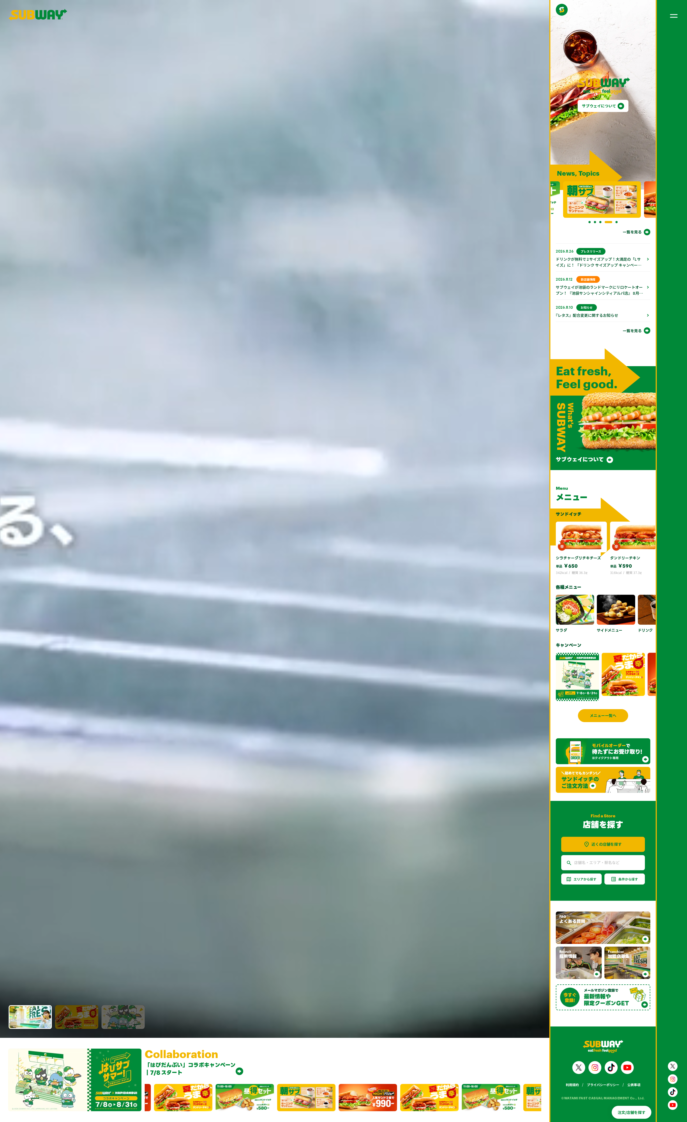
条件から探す (628, 879)
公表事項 (633, 1084)
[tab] (589, 222)
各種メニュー (568, 587)
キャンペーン (568, 645)
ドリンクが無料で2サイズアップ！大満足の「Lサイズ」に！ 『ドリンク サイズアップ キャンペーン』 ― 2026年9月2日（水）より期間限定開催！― (598, 268)
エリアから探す (585, 879)
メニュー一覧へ (603, 715)
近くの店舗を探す (606, 844)
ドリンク (645, 630)
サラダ (561, 630)
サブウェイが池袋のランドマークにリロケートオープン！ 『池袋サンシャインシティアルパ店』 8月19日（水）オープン (599, 293)
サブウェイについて (599, 105)
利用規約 (572, 1084)
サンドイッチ (568, 514)
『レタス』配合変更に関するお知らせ (587, 315)
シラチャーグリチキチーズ (578, 558)
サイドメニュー (609, 630)
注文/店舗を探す (631, 1112)
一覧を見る (632, 232)
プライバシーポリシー (603, 1084)
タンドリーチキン (625, 558)
